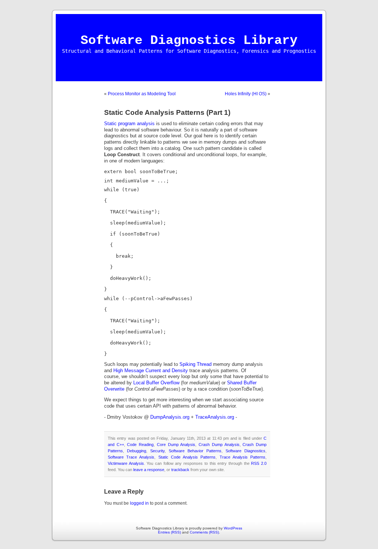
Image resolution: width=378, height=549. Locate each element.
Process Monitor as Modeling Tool (142, 93)
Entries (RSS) (169, 532)
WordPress (233, 528)
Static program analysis (129, 123)
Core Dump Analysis (176, 444)
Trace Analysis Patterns (242, 457)
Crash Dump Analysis (219, 444)
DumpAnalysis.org (169, 417)
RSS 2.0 (259, 463)
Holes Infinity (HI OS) (246, 93)
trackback (180, 469)
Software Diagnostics (245, 451)
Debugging (136, 451)
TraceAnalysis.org (214, 417)
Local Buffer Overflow (156, 382)
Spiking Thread (195, 364)
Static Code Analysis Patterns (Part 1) (167, 112)
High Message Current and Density (150, 370)
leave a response (148, 469)
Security (157, 451)
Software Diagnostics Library (189, 40)
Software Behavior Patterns (195, 451)
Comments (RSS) (204, 532)
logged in (139, 503)
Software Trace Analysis (131, 457)
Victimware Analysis (126, 463)
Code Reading (140, 444)
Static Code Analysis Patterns (187, 457)
